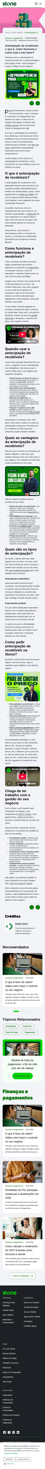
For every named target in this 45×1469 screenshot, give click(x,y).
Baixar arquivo (20, 1076)
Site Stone (7, 1382)
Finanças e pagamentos (14, 38)
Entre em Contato (31, 1302)
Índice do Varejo (10, 1358)
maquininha (33, 268)
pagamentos (30, 1032)
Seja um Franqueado (12, 1372)
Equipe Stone (21, 924)
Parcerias (7, 1368)
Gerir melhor (17, 32)
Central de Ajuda (31, 1307)
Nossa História (9, 1353)
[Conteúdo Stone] (9, 4)
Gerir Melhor (8, 1315)
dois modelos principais (19, 570)
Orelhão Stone (30, 1326)
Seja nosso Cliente (32, 1317)
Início (7, 32)
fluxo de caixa (11, 1032)
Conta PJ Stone (24, 814)
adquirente (31, 214)
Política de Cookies (11, 1415)
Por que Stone (9, 1349)
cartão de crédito (26, 194)
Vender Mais (8, 1310)
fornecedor (22, 380)
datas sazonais (34, 412)
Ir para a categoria (20, 1276)
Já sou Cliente (30, 1312)
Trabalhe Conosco (11, 1363)
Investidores (8, 1377)
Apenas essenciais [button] (23, 1459)
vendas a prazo (11, 125)
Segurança (7, 1395)
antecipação (10, 1026)
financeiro (27, 1026)
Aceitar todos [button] (9, 1459)
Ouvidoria (28, 1321)
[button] (8, 1464)
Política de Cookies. (11, 1453)
